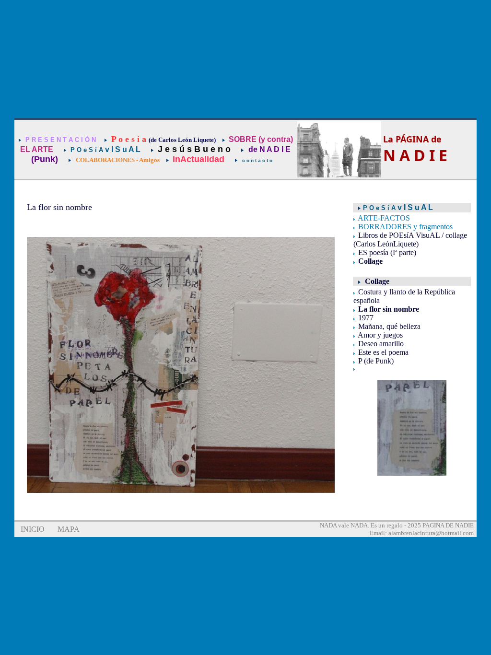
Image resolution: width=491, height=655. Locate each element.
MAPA (69, 529)
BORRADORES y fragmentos (405, 226)
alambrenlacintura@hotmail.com (431, 533)
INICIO (33, 529)
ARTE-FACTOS (384, 218)
